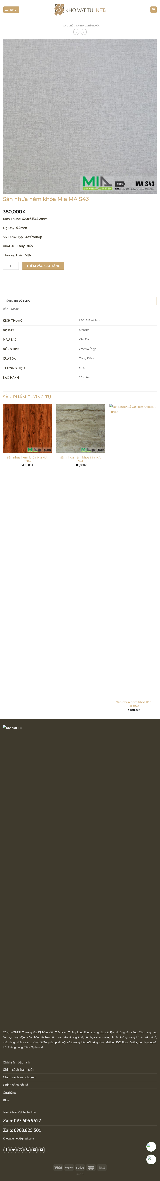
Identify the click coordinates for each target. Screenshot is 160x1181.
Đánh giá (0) (11, 308)
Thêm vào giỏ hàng (43, 266)
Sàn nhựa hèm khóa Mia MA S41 (80, 459)
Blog (6, 1100)
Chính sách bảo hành (16, 1062)
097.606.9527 (27, 1120)
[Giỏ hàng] (153, 9)
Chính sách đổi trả (15, 1085)
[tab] (80, 301)
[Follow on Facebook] (6, 1150)
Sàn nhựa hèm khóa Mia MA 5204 (27, 459)
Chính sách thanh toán (18, 1069)
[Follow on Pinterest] (34, 1150)
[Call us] (27, 1150)
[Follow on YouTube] (41, 1150)
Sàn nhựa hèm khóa (88, 25)
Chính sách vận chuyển (19, 1077)
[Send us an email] (20, 1150)
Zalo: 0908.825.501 (22, 1130)
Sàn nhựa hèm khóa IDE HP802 (133, 704)
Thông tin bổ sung (16, 300)
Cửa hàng (9, 1092)
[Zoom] (8, 189)
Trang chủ (66, 25)
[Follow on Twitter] (13, 1150)
